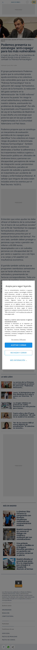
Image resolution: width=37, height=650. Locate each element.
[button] (18, 340)
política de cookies (25, 312)
